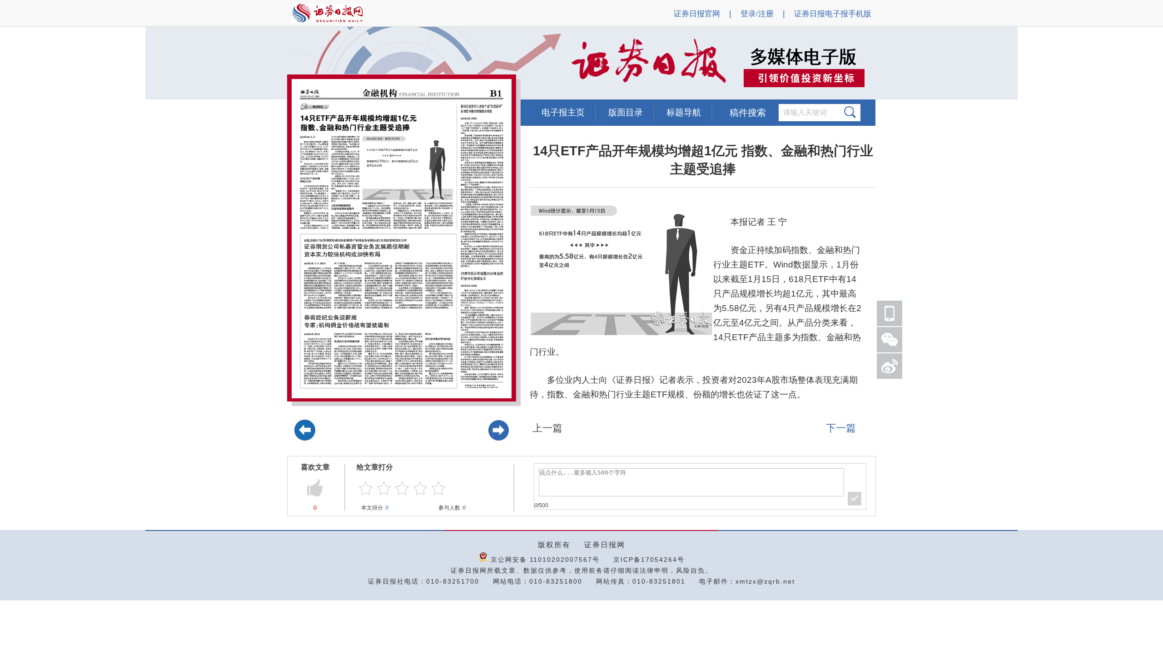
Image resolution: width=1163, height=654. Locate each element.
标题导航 (683, 112)
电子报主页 (563, 112)
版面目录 (625, 112)
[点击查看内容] (153, 63)
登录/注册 (757, 14)
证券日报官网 (697, 14)
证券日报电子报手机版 (832, 14)
